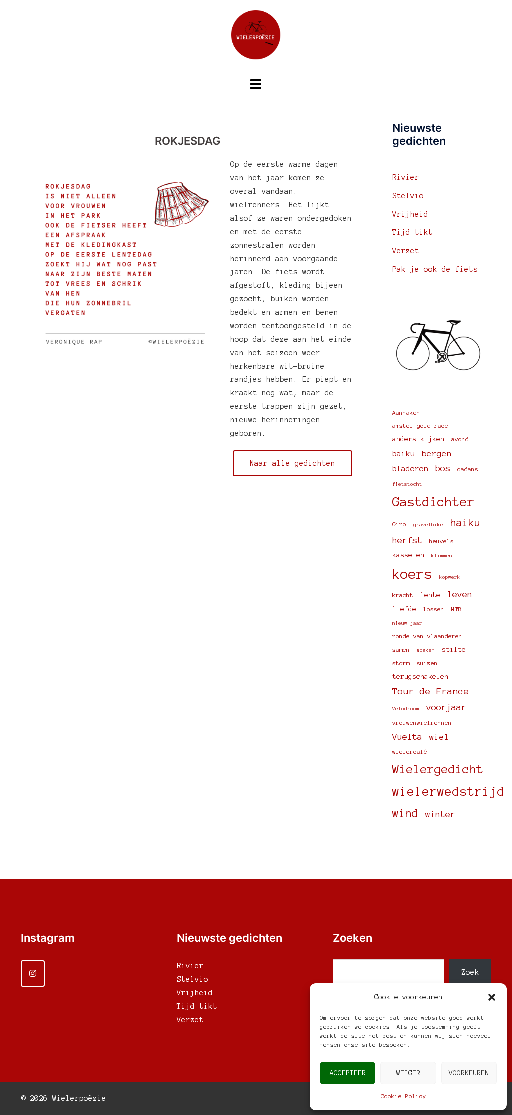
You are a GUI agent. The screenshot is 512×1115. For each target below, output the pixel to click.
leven (460, 594)
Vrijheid (410, 214)
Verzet (406, 251)
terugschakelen (420, 676)
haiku (465, 522)
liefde (404, 609)
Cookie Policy (403, 1096)
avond (460, 439)
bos (443, 468)
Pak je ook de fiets (435, 269)
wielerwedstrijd (448, 791)
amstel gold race (420, 425)
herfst (407, 540)
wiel (440, 736)
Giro (399, 524)
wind (405, 813)
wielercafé (410, 751)
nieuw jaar (407, 623)
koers (412, 574)
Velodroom (406, 708)
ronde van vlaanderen (427, 636)
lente (430, 595)
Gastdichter (433, 502)
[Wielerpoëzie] (256, 38)
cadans (468, 469)
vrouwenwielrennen (422, 722)
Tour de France (431, 691)
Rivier (406, 177)
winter (441, 814)
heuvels (442, 541)
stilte (454, 649)
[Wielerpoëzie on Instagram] (33, 973)
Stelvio (408, 196)
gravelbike (429, 524)
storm (401, 663)
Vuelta (407, 736)
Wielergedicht (438, 769)
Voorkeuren (469, 1073)
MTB (457, 609)
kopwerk (450, 577)
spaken (426, 650)
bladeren (410, 468)
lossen (434, 609)
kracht (403, 595)
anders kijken (418, 439)
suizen (427, 663)
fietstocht (407, 484)
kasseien (408, 555)
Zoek (471, 972)
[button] (492, 997)
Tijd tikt (412, 232)
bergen (437, 453)
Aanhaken (406, 412)
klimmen (442, 555)
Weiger (408, 1073)
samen (401, 649)
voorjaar (446, 707)
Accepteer (348, 1073)
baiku (403, 453)
